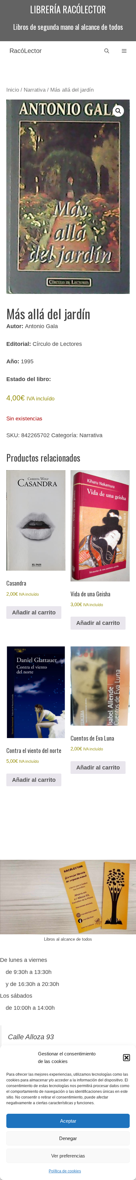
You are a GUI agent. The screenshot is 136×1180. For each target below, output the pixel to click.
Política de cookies (65, 1171)
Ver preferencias (68, 1155)
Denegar (68, 1138)
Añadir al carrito (34, 612)
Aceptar (68, 1121)
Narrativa (35, 90)
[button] (126, 1057)
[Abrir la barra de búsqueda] (106, 50)
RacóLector (25, 50)
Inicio (12, 90)
